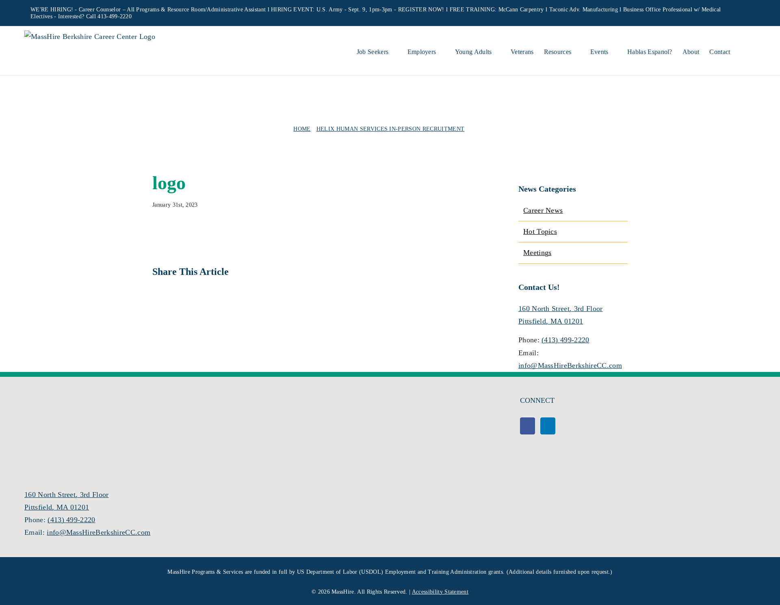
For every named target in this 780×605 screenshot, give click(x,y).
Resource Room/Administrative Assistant (216, 9)
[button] (743, 50)
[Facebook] (527, 425)
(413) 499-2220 (565, 340)
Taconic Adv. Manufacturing (583, 9)
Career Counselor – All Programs (119, 9)
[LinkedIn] (547, 425)
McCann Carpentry (521, 9)
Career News (543, 210)
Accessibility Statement (440, 592)
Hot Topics (540, 231)
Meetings (537, 252)
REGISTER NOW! (421, 9)
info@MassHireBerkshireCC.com (570, 365)
